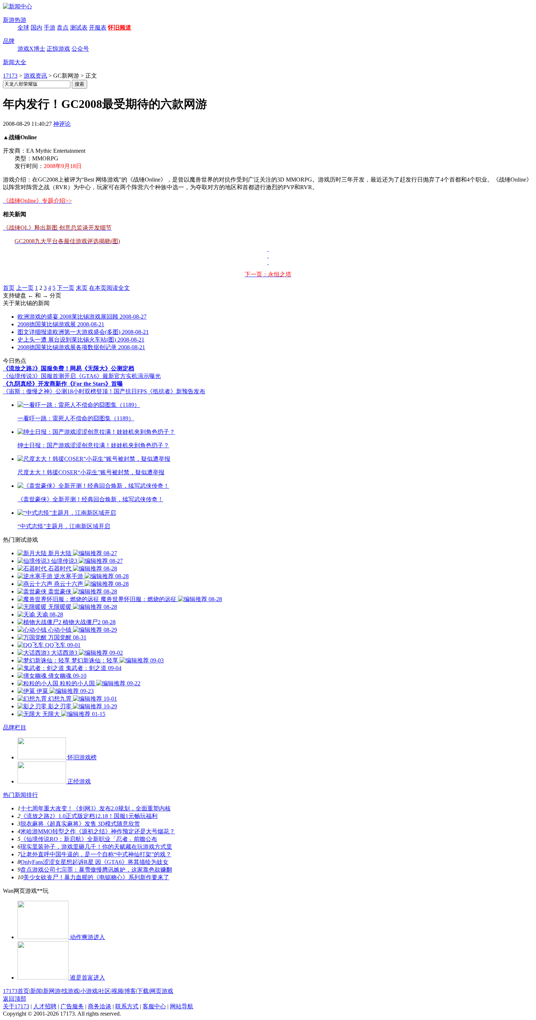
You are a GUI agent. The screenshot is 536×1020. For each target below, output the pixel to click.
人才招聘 (45, 1006)
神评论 (62, 124)
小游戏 (89, 991)
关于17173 (16, 1006)
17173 (10, 76)
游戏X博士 (31, 49)
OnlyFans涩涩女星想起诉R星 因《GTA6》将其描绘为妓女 (94, 862)
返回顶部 (14, 999)
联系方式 (127, 1006)
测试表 (79, 27)
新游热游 (14, 20)
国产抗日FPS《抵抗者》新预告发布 (159, 391)
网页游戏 (161, 991)
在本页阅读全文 (109, 288)
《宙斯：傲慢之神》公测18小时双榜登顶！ (58, 391)
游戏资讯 (35, 76)
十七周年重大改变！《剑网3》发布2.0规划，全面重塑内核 (95, 808)
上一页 (25, 288)
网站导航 (181, 1006)
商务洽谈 (99, 1006)
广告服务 (72, 1006)
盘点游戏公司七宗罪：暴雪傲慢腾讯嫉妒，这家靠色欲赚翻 (96, 870)
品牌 (9, 41)
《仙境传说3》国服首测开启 (39, 376)
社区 (104, 991)
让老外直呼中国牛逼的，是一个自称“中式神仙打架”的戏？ (95, 854)
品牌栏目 (14, 727)
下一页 (65, 288)
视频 (117, 991)
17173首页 (16, 991)
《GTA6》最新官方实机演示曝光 (118, 376)
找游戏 (70, 991)
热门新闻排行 (20, 795)
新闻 (36, 991)
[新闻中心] (17, 6)
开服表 (97, 27)
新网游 (52, 991)
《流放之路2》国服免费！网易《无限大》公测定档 (68, 368)
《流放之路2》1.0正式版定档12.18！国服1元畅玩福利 (89, 816)
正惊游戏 (58, 49)
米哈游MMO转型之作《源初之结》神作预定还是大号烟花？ (97, 831)
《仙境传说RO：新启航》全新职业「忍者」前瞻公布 (88, 839)
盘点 (63, 27)
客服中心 (154, 1006)
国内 (36, 27)
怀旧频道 (119, 27)
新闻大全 (14, 62)
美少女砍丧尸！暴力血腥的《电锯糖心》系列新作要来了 (96, 877)
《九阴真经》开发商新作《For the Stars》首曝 (63, 384)
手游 (49, 27)
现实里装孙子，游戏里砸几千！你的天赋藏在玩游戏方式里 (96, 847)
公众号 (80, 49)
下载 (143, 991)
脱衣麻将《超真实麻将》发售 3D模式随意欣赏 (80, 824)
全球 (23, 27)
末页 (82, 288)
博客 (130, 991)
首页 (9, 288)
